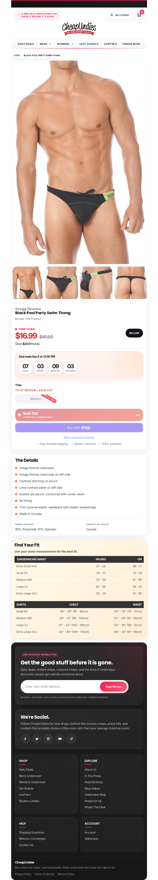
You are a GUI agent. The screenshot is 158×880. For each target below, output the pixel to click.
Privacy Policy (23, 874)
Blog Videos (92, 788)
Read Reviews (94, 782)
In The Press (93, 776)
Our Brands (26, 788)
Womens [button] (63, 44)
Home (17, 55)
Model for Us (93, 801)
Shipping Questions (31, 832)
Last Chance (88, 44)
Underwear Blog (95, 794)
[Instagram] (48, 738)
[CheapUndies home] (79, 28)
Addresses (91, 838)
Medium (36, 399)
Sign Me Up (113, 686)
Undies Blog (131, 44)
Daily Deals (26, 44)
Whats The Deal (95, 807)
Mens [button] (43, 44)
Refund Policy (66, 874)
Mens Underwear (30, 776)
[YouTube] (60, 738)
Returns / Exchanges (32, 838)
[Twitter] (36, 738)
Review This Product (28, 318)
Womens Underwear (32, 782)
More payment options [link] (79, 437)
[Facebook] (25, 738)
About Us (90, 769)
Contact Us (26, 845)
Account (90, 832)
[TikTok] (71, 738)
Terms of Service (44, 874)
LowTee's (110, 44)
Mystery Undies (29, 801)
